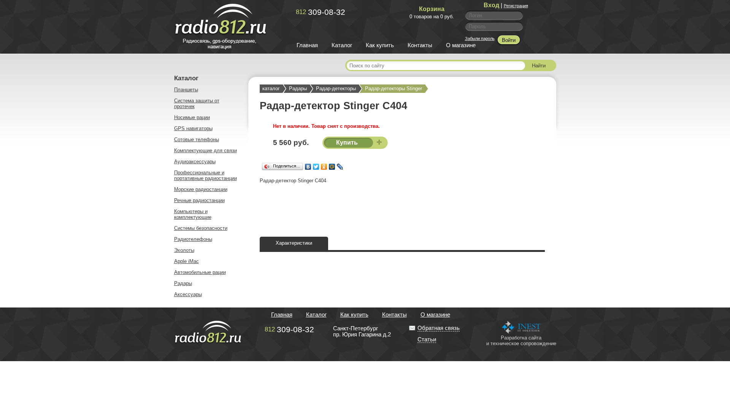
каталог (271, 88)
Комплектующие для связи (205, 150)
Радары (183, 283)
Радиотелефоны (193, 239)
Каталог (342, 45)
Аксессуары (188, 294)
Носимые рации (192, 117)
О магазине (461, 45)
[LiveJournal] (340, 167)
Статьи (426, 339)
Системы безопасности (200, 228)
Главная (307, 45)
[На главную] (220, 48)
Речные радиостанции (199, 200)
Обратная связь (438, 328)
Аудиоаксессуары (195, 161)
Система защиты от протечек (196, 103)
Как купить (380, 45)
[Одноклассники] (324, 167)
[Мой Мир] (332, 167)
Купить (347, 142)
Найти (539, 65)
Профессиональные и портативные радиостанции (205, 175)
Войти (509, 40)
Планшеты (186, 89)
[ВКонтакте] (308, 167)
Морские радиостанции (200, 189)
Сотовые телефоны (196, 139)
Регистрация (516, 5)
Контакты (420, 45)
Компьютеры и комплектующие (192, 214)
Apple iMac (186, 261)
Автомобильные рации (200, 272)
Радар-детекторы (336, 88)
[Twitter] (316, 167)
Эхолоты (184, 250)
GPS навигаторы (193, 128)
